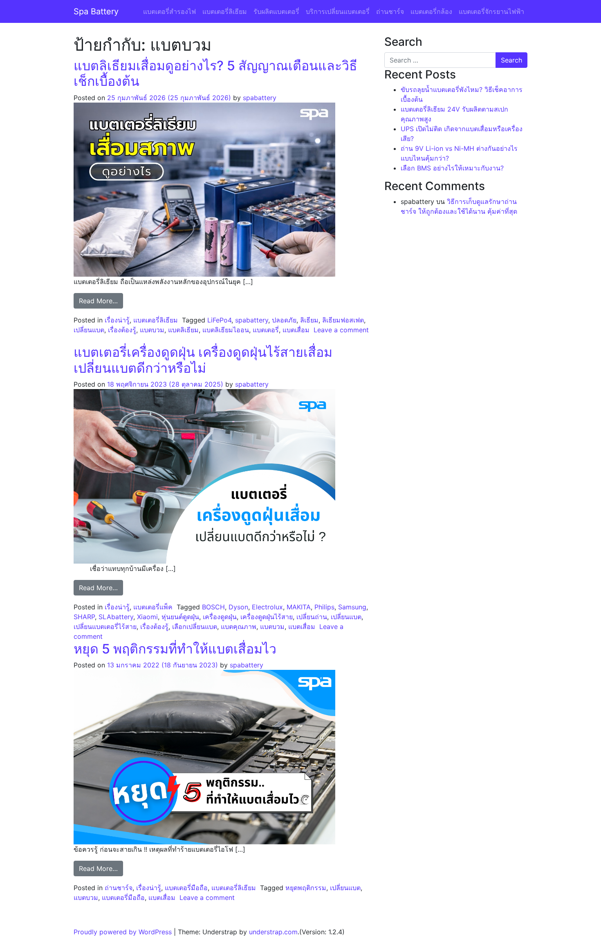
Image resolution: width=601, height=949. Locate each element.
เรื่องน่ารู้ (117, 320)
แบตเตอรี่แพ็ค (153, 607)
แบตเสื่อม (296, 330)
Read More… (101, 300)
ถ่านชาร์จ (390, 11)
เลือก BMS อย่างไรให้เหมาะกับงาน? (452, 168)
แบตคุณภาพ (238, 626)
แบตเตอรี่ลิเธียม (224, 11)
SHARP (84, 617)
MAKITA (299, 607)
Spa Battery (96, 11)
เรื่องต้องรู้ (122, 330)
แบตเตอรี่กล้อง (431, 11)
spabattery (259, 98)
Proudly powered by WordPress (123, 932)
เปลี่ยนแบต (89, 330)
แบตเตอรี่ (266, 330)
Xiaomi (147, 617)
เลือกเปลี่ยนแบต (194, 626)
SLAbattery (116, 617)
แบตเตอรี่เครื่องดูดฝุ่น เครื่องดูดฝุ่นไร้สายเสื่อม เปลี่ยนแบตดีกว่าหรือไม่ (203, 360)
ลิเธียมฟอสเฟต (343, 320)
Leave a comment (341, 330)
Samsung (352, 607)
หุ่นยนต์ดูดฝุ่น (180, 617)
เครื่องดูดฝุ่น (220, 617)
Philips (324, 607)
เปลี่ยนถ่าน (311, 617)
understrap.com (273, 932)
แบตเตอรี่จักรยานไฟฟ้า (491, 11)
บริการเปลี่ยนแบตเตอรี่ (338, 11)
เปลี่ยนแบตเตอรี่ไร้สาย (105, 626)
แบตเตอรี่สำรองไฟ (169, 11)
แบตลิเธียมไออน (225, 330)
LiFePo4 (219, 320)
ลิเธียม (309, 320)
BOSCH (213, 607)
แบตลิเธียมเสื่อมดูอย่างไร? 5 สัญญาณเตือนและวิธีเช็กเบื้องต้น (215, 73)
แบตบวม (152, 330)
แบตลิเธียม (183, 330)
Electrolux (267, 607)
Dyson (238, 607)
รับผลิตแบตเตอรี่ (276, 11)
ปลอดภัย (284, 320)
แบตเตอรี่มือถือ (186, 888)
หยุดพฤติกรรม (305, 888)
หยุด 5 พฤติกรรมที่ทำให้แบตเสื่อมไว (175, 649)
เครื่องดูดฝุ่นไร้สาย (266, 617)
